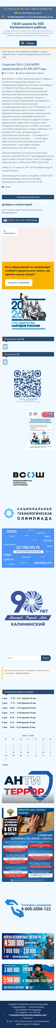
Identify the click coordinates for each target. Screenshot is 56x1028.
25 (13, 755)
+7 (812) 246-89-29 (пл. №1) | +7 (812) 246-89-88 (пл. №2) (29, 9)
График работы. (23, 673)
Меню (30, 43)
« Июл (5, 764)
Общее (8, 187)
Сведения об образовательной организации (28, 1004)
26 (21, 755)
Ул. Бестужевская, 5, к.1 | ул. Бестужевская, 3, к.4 (30, 17)
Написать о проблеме (18, 283)
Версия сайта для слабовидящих (22, 220)
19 (21, 752)
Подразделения (19, 1007)
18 (13, 752)
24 (6, 755)
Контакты (28, 1018)
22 (43, 752)
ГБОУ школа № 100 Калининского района (28, 25)
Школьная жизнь (36, 1007)
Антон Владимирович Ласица (31, 73)
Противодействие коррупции (28, 1010)
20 (28, 752)
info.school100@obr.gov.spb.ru (29, 13)
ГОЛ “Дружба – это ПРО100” (28, 1012)
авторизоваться (9, 212)
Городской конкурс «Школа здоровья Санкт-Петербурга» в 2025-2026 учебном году (28, 1015)
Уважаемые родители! (28, 197)
